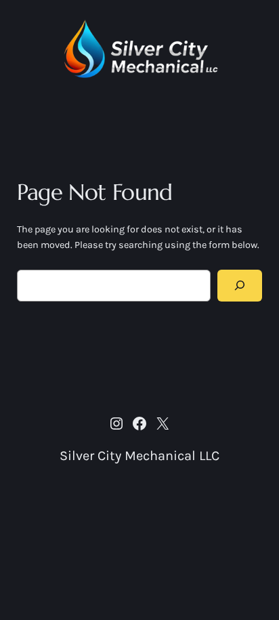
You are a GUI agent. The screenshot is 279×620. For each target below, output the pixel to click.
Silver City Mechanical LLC (139, 455)
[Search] (239, 286)
